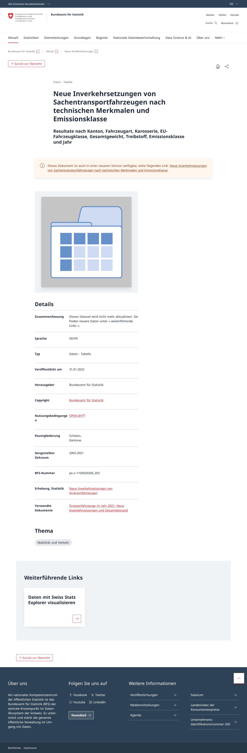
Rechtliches (14, 747)
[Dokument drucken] (217, 66)
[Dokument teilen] (226, 66)
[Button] (77, 619)
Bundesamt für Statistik (67, 14)
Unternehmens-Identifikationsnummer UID (210, 722)
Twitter (100, 695)
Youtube (79, 702)
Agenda (135, 715)
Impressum (30, 747)
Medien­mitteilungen (144, 705)
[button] (13, 37)
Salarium (197, 695)
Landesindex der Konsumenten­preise (205, 707)
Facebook (80, 695)
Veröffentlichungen (144, 695)
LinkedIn (99, 702)
